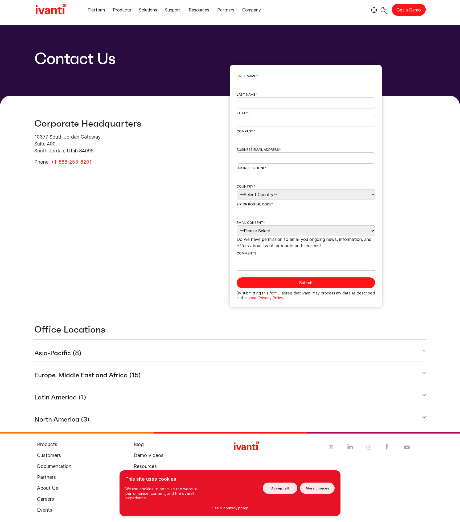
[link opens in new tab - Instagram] (369, 448)
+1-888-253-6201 (71, 162)
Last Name (247, 94)
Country (246, 186)
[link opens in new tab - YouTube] (407, 447)
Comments (246, 253)
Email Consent (251, 223)
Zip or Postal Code (255, 204)
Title (242, 113)
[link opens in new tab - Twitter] (331, 447)
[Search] (384, 10)
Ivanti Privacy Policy (265, 298)
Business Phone (252, 168)
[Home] (50, 10)
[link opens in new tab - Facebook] (387, 448)
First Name (247, 76)
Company (246, 131)
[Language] (373, 10)
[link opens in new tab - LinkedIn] (350, 448)
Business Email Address (259, 150)
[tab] (96, 10)
